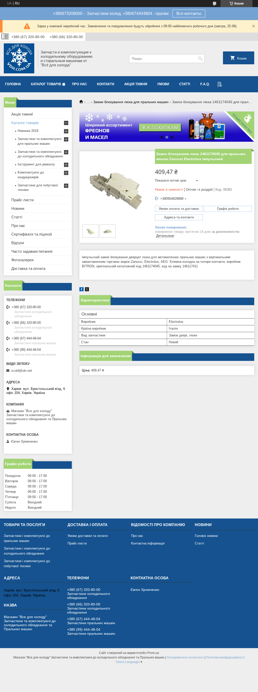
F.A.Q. (205, 84)
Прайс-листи (22, 200)
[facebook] (81, 290)
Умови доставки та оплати (88, 536)
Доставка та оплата (28, 268)
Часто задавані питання (31, 251)
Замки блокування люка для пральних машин (131, 102)
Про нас (79, 84)
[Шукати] (200, 58)
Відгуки (17, 243)
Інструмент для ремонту (36, 164)
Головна (13, 84)
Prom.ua (153, 653)
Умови (163, 84)
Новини (17, 208)
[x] (87, 290)
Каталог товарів (46, 84)
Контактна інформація (148, 543)
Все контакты (188, 13)
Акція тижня (135, 84)
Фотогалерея (22, 260)
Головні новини (206, 536)
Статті (184, 84)
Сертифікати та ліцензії (31, 234)
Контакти (105, 84)
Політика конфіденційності (225, 657)
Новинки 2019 (28, 131)
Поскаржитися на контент (185, 657)
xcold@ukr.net (21, 370)
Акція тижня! (22, 114)
